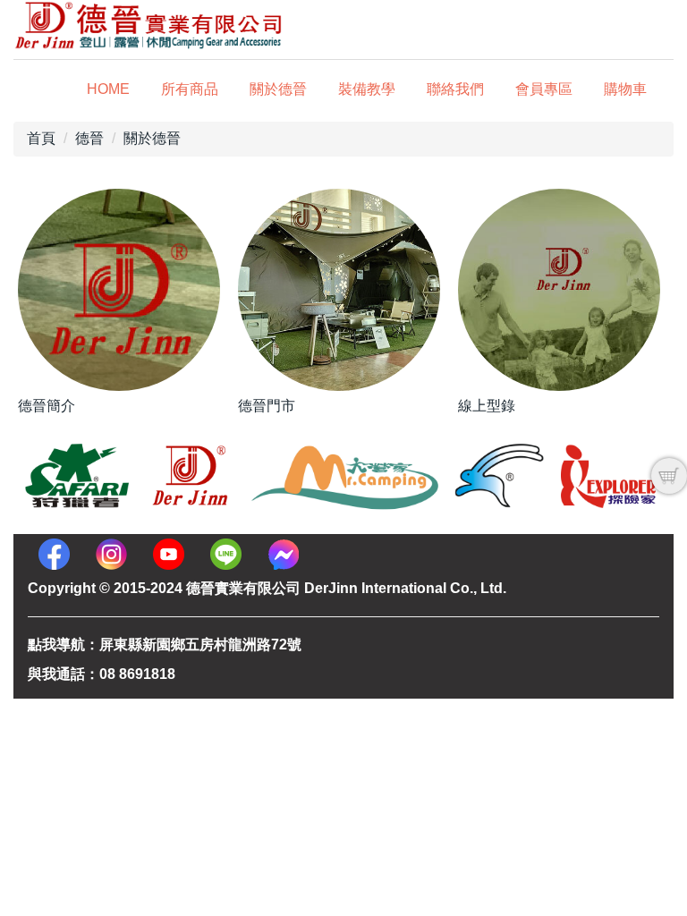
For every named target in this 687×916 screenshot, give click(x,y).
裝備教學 (366, 89)
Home (108, 89)
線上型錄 (486, 405)
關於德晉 (278, 89)
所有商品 (189, 89)
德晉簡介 (46, 405)
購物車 (625, 89)
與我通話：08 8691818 (101, 674)
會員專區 (543, 89)
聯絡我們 (455, 89)
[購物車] (669, 476)
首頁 (41, 138)
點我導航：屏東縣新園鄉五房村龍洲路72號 (164, 644)
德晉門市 (266, 405)
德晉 (89, 138)
